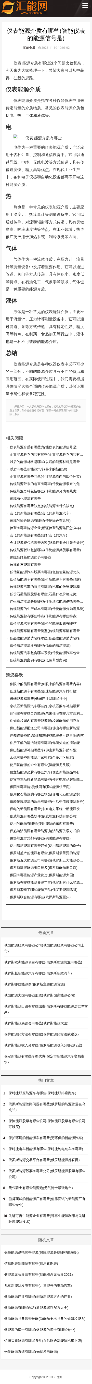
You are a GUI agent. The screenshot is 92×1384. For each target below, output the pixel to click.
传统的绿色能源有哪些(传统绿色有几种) (40, 520)
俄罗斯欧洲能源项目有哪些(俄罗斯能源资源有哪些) (43, 962)
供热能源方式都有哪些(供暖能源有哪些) (40, 838)
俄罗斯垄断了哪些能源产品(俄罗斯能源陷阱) (44, 890)
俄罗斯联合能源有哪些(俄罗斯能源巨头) (40, 897)
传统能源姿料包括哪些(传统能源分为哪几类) (44, 491)
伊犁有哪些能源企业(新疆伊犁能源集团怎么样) (45, 528)
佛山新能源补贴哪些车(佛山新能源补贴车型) (44, 750)
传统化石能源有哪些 (25, 565)
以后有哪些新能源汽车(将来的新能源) (38, 469)
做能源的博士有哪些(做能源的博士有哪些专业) (39, 1330)
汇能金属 (29, 48)
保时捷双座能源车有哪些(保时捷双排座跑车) (42, 1093)
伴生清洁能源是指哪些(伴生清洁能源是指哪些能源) (49, 601)
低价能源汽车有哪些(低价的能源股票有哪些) (44, 623)
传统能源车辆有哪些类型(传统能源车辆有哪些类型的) (50, 631)
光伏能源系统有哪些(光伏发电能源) (31, 1352)
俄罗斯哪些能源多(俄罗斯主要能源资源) (34, 984)
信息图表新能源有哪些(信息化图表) (31, 1263)
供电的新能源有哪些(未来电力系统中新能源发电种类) (50, 809)
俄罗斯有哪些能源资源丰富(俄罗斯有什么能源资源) (49, 882)
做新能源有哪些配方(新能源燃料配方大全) (36, 1308)
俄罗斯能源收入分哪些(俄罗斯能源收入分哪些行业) (43, 1045)
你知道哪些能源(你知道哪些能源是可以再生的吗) (47, 735)
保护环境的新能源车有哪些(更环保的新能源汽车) (46, 1138)
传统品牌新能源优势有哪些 (30, 557)
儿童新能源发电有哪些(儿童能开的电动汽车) (38, 1285)
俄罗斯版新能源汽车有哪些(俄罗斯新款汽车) (38, 973)
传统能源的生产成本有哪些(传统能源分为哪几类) (47, 609)
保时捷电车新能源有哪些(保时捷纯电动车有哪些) (46, 1149)
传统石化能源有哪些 (25, 498)
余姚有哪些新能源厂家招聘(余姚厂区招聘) (42, 757)
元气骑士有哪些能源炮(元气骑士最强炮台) (41, 1188)
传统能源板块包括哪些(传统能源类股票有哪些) (45, 550)
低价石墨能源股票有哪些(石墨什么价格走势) (44, 594)
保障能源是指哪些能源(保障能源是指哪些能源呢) (41, 1252)
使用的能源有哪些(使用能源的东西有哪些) (42, 824)
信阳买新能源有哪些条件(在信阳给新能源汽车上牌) (43, 1341)
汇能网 (58, 1377)
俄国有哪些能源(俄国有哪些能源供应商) (40, 787)
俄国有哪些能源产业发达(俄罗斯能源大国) (42, 875)
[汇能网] (24, 12)
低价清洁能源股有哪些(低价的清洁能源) (40, 645)
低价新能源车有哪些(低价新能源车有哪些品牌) (45, 579)
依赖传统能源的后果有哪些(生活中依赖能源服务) (47, 801)
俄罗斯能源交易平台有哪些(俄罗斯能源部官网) (44, 1160)
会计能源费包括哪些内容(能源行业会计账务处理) (47, 543)
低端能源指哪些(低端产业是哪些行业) (38, 699)
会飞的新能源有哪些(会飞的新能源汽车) (40, 513)
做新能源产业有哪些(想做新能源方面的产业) (38, 1297)
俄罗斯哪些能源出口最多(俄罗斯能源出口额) (44, 868)
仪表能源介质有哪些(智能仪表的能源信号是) (44, 447)
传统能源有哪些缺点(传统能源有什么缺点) (42, 506)
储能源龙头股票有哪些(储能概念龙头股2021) (38, 1274)
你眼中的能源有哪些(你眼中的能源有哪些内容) (45, 684)
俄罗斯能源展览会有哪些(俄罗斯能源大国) (36, 1023)
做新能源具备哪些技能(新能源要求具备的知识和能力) (45, 1319)
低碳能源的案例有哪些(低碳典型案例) (38, 660)
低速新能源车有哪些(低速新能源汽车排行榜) (44, 691)
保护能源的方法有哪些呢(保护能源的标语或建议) (41, 1034)
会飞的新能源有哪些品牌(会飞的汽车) (38, 535)
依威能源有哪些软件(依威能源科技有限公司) (44, 816)
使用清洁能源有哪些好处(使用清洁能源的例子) (45, 846)
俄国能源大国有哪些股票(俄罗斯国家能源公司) (39, 995)
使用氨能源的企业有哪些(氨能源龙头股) (40, 765)
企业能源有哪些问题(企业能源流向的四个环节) (45, 476)
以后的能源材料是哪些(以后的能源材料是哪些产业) (49, 462)
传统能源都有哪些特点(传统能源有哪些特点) (44, 616)
